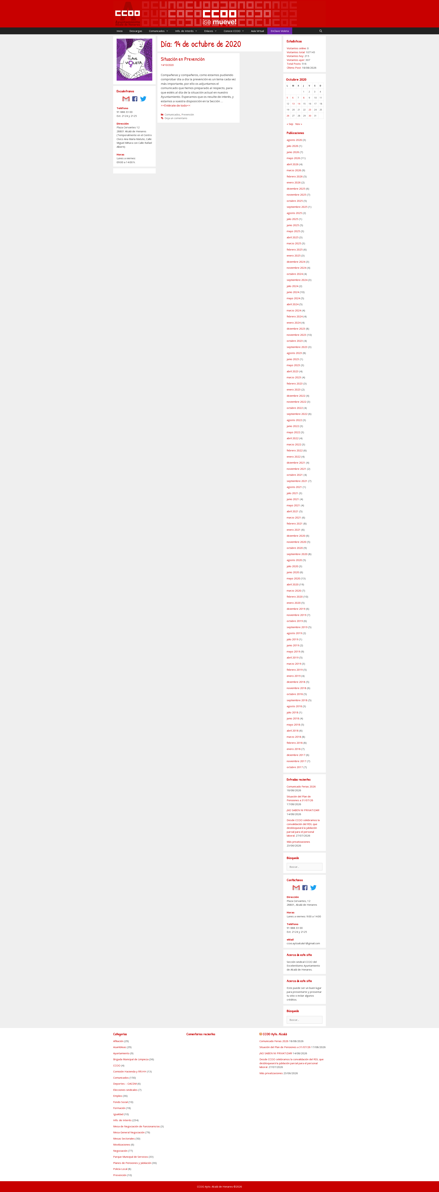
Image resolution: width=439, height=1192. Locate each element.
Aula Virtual (257, 31)
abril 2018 (293, 730)
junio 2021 (293, 499)
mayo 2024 (293, 298)
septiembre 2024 (297, 280)
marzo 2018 (294, 736)
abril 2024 (293, 304)
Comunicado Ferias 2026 (301, 786)
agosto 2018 (294, 706)
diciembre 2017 (296, 755)
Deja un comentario (176, 118)
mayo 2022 (293, 432)
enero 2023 (294, 389)
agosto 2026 (294, 140)
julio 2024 (292, 286)
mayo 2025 (293, 231)
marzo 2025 (294, 243)
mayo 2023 (293, 365)
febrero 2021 (295, 523)
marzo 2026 (294, 170)
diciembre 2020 (296, 535)
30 (310, 115)
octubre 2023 (295, 340)
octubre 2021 (295, 474)
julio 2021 (292, 493)
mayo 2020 (293, 578)
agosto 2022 (294, 420)
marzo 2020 (294, 590)
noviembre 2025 (296, 194)
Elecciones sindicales (125, 1089)
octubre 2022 (295, 408)
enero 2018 (294, 749)
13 (293, 103)
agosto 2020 (294, 560)
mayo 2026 (293, 158)
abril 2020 (293, 584)
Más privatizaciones (298, 841)
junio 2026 (293, 152)
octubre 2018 (295, 694)
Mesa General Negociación (129, 1132)
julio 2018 (292, 712)
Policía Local (120, 1169)
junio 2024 (293, 292)
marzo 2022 (294, 444)
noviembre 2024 (296, 267)
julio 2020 (292, 566)
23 (310, 109)
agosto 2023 (294, 353)
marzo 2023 (294, 377)
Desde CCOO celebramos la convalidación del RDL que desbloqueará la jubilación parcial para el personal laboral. (303, 827)
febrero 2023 (295, 383)
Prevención (187, 114)
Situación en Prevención (183, 58)
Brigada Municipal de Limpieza (131, 1059)
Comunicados (157, 31)
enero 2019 (294, 675)
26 (288, 115)
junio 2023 (293, 359)
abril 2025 (293, 237)
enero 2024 (294, 322)
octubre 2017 (295, 767)
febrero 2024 (295, 316)
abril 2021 (293, 511)
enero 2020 (294, 602)
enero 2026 (294, 182)
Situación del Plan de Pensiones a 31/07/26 (285, 1047)
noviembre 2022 (296, 401)
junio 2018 (293, 718)
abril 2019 (293, 657)
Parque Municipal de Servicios (130, 1156)
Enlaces (208, 31)
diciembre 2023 (296, 328)
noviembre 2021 (296, 468)
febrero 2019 (295, 669)
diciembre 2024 (296, 261)
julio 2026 (292, 146)
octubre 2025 (295, 200)
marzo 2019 (294, 663)
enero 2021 (294, 529)
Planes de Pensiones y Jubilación (132, 1163)
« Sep (290, 124)
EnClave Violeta (280, 31)
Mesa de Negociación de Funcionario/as (136, 1126)
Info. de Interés (184, 31)
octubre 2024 (295, 274)
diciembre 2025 (296, 188)
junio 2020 (293, 572)
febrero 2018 (295, 742)
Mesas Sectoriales (124, 1138)
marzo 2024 (294, 310)
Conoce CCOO (232, 31)
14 (299, 103)
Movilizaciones (121, 1144)
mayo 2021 (293, 505)
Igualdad (118, 1114)
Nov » (298, 124)
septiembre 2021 (297, 481)
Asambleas (119, 1047)
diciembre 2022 (296, 395)
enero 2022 (294, 456)
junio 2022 (293, 426)
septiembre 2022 (297, 414)
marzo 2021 (294, 517)
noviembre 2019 (296, 615)
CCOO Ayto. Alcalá (275, 1034)
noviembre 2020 (296, 542)
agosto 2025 (294, 213)
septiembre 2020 (297, 554)
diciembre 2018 (296, 681)
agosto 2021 (294, 487)
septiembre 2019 (297, 627)
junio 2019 (293, 645)
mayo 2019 (293, 651)
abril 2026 (293, 164)
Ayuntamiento (121, 1053)
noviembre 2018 (296, 688)
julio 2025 (292, 219)
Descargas (135, 31)
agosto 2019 (294, 633)
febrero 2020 (295, 596)
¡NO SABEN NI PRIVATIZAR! (303, 810)
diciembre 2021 (296, 462)
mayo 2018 (293, 724)
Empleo (117, 1095)
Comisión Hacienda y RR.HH (129, 1071)
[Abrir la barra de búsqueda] (321, 30)
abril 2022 (293, 438)
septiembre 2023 (297, 347)
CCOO (116, 1065)
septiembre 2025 (297, 206)
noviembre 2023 (296, 334)
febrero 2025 (295, 249)
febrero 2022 (295, 450)
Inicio (120, 31)
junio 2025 (293, 225)
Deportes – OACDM (125, 1083)
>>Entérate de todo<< (175, 105)
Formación (119, 1108)
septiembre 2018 (297, 700)
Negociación (120, 1150)
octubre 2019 (295, 621)
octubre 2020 (295, 548)
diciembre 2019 (296, 608)
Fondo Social (120, 1102)
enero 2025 (294, 255)
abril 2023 (293, 371)
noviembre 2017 (296, 761)
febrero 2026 (295, 176)
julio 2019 (292, 639)
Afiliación (118, 1041)
